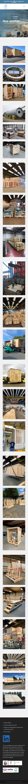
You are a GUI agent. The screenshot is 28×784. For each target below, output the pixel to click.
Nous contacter (7, 731)
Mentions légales (7, 722)
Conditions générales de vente (10, 725)
